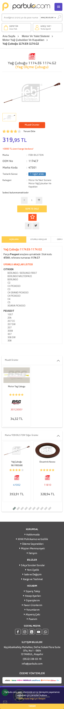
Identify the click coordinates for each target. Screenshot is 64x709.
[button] (14, 508)
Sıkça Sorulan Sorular (33, 565)
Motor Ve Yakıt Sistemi (35, 36)
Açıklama (14, 239)
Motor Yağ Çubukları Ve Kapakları (23, 40)
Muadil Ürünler (32, 125)
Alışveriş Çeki (33, 615)
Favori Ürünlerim (33, 605)
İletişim (33, 553)
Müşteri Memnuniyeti (33, 549)
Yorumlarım (33, 610)
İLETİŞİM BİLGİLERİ (32, 642)
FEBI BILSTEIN (35, 155)
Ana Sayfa (8, 36)
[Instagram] (25, 631)
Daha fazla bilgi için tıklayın (32, 699)
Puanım (33, 619)
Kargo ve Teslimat (33, 579)
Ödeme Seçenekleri (32, 544)
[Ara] (59, 17)
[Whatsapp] (45, 631)
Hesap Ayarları (33, 596)
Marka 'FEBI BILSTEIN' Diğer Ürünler (21, 435)
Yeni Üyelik (33, 570)
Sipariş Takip (33, 591)
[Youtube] (38, 631)
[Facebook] (18, 631)
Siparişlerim (33, 600)
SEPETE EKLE (32, 209)
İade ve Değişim (33, 575)
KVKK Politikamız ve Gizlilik (33, 539)
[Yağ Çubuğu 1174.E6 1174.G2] (32, 92)
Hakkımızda (33, 535)
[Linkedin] (31, 631)
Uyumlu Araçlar (38, 239)
